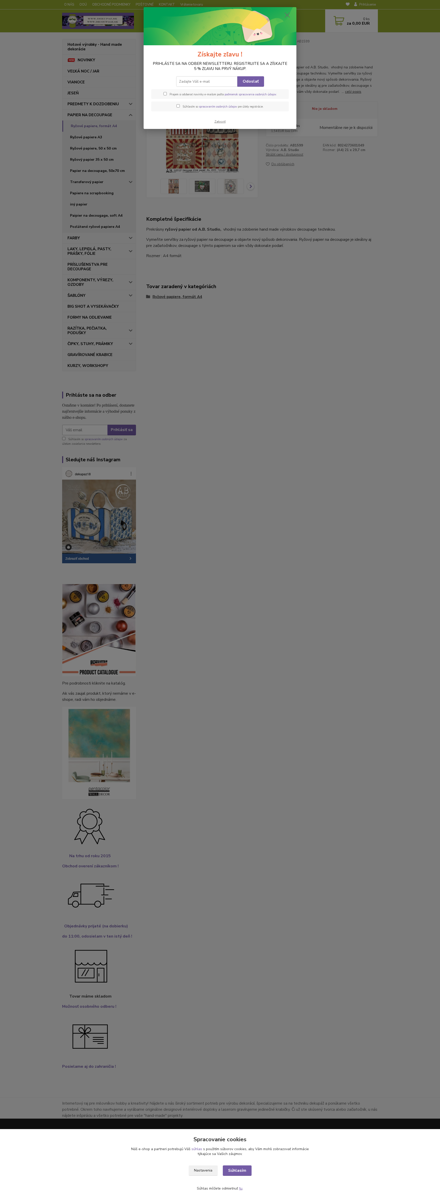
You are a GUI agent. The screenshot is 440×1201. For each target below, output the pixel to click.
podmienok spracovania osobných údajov (250, 94)
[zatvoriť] (287, 15)
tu (240, 1188)
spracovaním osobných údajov (218, 107)
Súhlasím (237, 1170)
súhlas (196, 1149)
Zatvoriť (220, 122)
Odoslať (251, 81)
